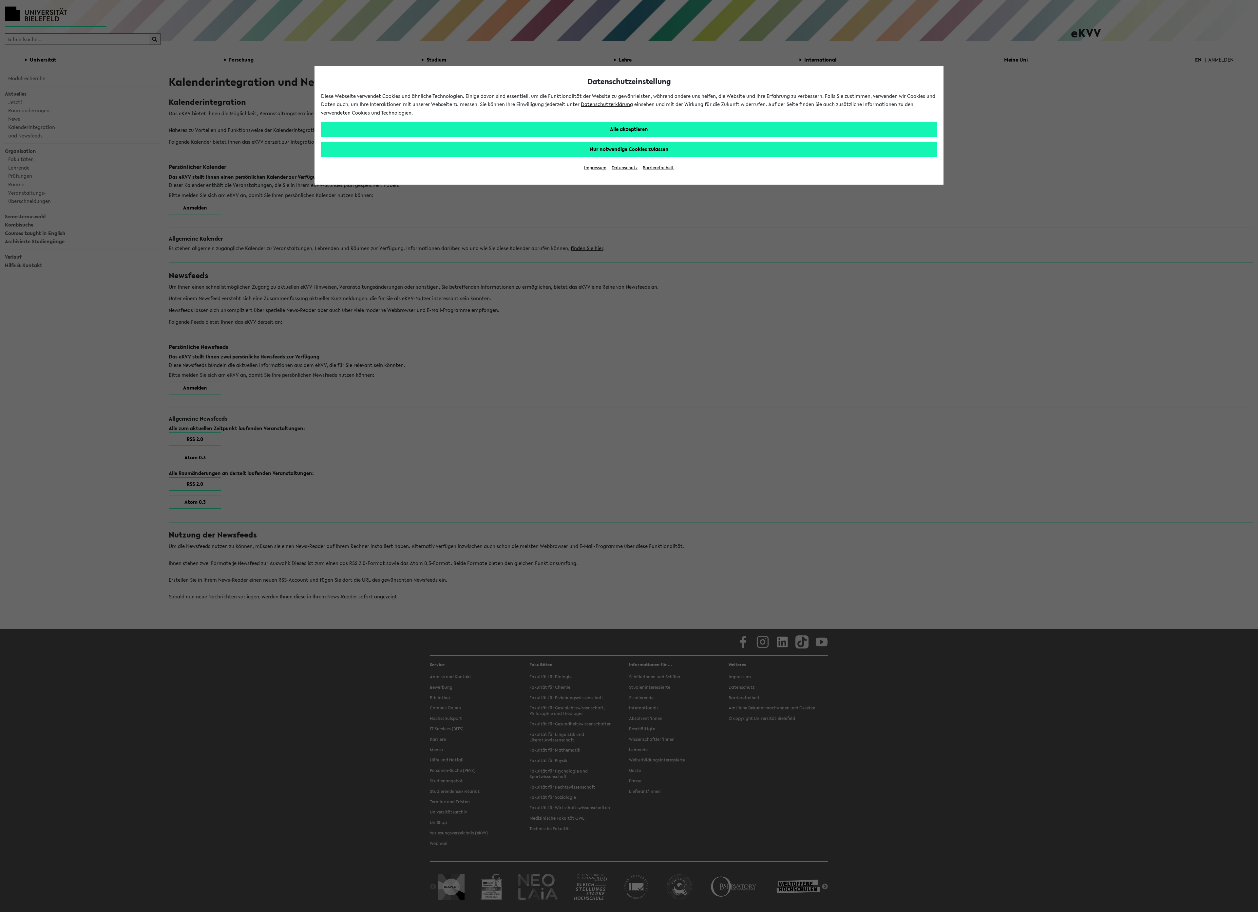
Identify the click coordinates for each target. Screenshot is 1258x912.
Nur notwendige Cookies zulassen (629, 149)
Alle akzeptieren (629, 129)
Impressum (595, 168)
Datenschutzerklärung (607, 104)
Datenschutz (625, 168)
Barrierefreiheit (658, 168)
